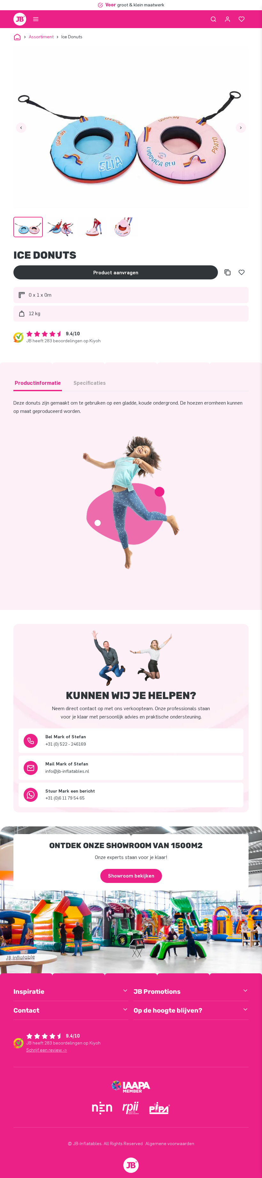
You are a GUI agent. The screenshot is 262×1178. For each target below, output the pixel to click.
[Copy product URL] (227, 272)
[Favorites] (242, 19)
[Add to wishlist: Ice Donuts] (242, 272)
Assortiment (41, 37)
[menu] (36, 19)
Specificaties (89, 383)
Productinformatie (38, 383)
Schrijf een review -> (46, 1050)
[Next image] (241, 128)
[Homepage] (19, 19)
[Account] (227, 19)
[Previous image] (21, 128)
